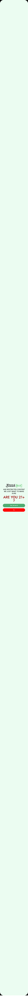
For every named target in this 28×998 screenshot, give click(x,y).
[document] (14, 497)
